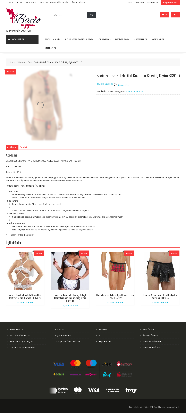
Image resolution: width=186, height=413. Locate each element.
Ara (91, 15)
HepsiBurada (105, 341)
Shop (130, 2)
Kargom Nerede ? (170, 2)
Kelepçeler (50, 48)
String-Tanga (104, 39)
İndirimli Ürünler (150, 335)
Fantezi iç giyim (52, 39)
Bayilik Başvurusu (62, 335)
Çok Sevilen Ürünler (152, 347)
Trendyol (103, 329)
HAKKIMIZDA (16, 329)
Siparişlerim (152, 2)
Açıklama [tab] (11, 147)
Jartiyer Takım (122, 39)
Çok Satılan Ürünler (152, 341)
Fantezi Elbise (140, 39)
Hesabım (140, 2)
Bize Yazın (59, 329)
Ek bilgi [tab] (23, 147)
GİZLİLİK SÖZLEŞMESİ (20, 335)
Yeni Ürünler (148, 329)
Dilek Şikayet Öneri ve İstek (67, 341)
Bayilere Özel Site (104, 84)
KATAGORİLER (18, 39)
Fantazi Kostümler (134, 91)
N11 (101, 335)
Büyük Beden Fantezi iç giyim (79, 39)
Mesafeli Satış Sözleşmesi (22, 341)
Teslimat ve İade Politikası (22, 347)
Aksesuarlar (158, 39)
